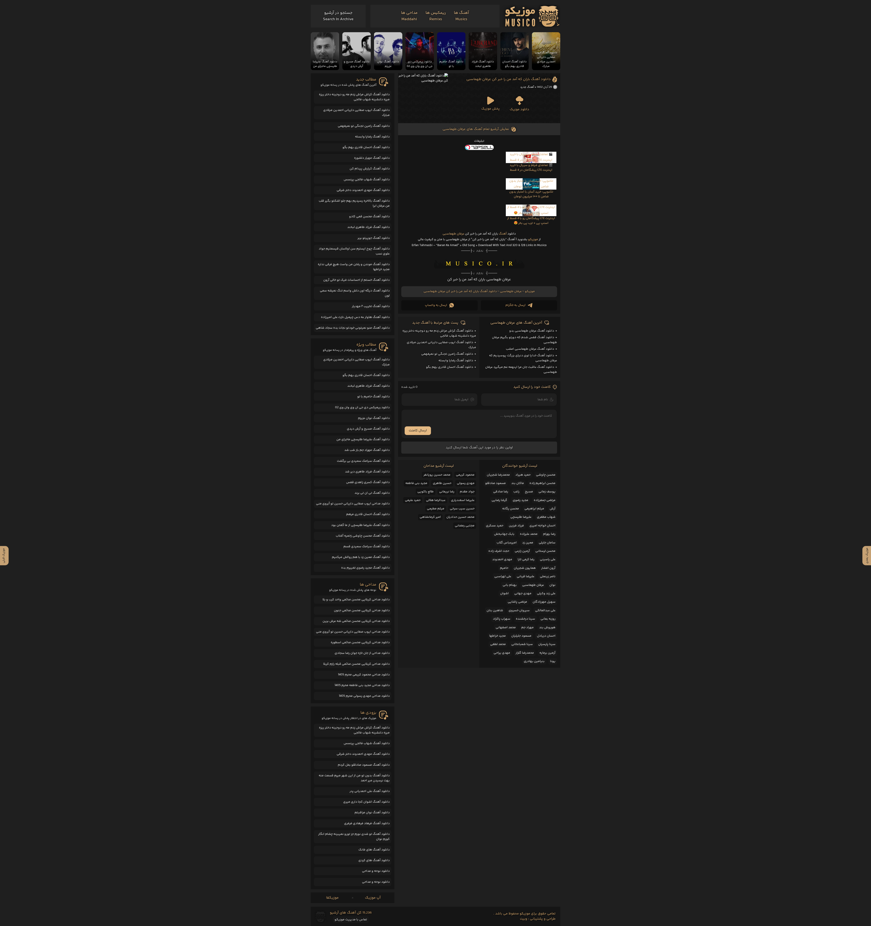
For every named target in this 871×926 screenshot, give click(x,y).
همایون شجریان (525, 568)
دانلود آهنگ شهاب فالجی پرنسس (367, 179)
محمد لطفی (498, 644)
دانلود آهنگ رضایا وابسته (455, 360)
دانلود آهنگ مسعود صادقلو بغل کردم (364, 764)
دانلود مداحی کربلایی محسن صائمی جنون (362, 610)
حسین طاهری (442, 483)
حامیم (504, 568)
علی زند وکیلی (546, 593)
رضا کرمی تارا (526, 559)
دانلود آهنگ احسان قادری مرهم (368, 514)
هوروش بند (547, 627)
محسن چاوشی (545, 474)
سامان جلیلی (547, 542)
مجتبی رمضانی (465, 525)
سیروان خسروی (519, 610)
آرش (552, 508)
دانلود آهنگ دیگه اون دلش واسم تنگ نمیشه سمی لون (355, 293)
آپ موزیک (373, 898)
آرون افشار (548, 568)
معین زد (527, 542)
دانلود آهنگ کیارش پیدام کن (370, 168)
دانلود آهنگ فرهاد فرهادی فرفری (367, 823)
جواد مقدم (467, 491)
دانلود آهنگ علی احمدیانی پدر (370, 791)
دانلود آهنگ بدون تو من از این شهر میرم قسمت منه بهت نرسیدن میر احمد (354, 778)
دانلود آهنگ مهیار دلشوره (372, 158)
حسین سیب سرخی (462, 508)
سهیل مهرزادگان (544, 601)
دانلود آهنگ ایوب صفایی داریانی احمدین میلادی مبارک (356, 113)
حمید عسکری (494, 525)
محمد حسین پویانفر (436, 474)
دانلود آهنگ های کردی (374, 860)
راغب (516, 491)
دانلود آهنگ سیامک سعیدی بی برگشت (363, 461)
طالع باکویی (425, 491)
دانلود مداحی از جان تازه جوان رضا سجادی (362, 653)
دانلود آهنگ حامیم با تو (373, 396)
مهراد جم (527, 627)
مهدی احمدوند (502, 559)
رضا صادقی (500, 491)
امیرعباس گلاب (507, 542)
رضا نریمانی (446, 491)
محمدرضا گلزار (525, 652)
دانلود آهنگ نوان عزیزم (374, 418)
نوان (552, 585)
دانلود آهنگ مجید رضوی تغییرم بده (365, 567)
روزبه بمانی (548, 618)
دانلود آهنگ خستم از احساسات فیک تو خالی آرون (356, 280)
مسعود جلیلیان (521, 635)
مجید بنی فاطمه (416, 483)
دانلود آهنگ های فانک (374, 849)
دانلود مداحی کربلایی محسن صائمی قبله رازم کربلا (356, 664)
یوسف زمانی (546, 491)
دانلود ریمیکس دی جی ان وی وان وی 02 (362, 407)
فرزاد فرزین (516, 525)
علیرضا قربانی (525, 576)
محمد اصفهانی (506, 627)
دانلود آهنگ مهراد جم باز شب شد (367, 450)
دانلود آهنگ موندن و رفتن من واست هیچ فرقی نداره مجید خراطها (354, 267)
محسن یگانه (510, 508)
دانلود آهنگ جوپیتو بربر (373, 238)
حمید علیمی (413, 500)
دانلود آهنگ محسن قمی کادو (369, 216)
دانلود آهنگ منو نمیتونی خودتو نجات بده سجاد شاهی (353, 327)
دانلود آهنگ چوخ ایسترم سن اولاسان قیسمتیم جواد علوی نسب (354, 251)
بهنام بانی (510, 585)
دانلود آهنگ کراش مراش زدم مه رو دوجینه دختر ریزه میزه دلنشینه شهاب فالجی (354, 97)
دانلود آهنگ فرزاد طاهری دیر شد (367, 471)
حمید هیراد (523, 474)
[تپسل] (479, 147)
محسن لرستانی (545, 551)
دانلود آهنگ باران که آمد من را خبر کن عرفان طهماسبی (508, 79)
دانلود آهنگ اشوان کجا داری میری (366, 801)
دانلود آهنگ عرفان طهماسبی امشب (530, 349)
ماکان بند (517, 483)
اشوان (504, 593)
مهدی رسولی (466, 483)
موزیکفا (332, 898)
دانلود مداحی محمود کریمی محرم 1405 (364, 674)
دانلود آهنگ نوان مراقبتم (372, 812)
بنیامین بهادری (534, 661)
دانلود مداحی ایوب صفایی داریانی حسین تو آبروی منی (353, 503)
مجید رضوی (520, 500)
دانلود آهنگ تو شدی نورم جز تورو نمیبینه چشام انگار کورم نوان (354, 837)
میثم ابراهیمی (534, 508)
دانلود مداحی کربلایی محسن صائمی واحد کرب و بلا (356, 599)
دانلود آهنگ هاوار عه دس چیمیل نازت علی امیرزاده (355, 317)
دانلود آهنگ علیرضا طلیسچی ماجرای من (363, 439)
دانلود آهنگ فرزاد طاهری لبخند (368, 227)
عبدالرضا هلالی (435, 500)
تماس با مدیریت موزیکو (351, 919)
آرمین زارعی (522, 551)
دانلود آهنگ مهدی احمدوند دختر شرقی (363, 190)
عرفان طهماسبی (453, 233)
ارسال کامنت (418, 430)
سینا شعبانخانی (522, 644)
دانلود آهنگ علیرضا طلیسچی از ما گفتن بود (360, 525)
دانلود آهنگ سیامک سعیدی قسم (366, 546)
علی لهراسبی (502, 576)
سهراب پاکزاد (501, 618)
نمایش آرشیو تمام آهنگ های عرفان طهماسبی (476, 129)
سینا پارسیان (546, 644)
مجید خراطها (497, 635)
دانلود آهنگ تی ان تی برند (372, 493)
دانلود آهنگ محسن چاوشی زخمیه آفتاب (363, 535)
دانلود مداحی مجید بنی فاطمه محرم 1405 (362, 685)
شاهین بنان (495, 610)
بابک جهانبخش (504, 534)
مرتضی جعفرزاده (544, 500)
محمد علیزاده (529, 534)
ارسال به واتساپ (436, 305)
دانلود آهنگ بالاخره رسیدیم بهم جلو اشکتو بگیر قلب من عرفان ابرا (354, 203)
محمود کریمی (465, 474)
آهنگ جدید (527, 87)
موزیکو (533, 239)
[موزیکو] (532, 16)
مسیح (529, 491)
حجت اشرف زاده (498, 551)
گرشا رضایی (499, 500)
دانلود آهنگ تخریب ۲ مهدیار (371, 306)
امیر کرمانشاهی (430, 517)
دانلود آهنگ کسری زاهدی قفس (368, 482)
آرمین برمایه (547, 652)
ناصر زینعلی (547, 576)
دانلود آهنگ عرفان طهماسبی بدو (531, 330)
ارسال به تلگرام (515, 305)
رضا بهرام (549, 534)
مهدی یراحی (502, 652)
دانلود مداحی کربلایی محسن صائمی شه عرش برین (356, 621)
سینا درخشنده (525, 618)
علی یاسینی (547, 559)
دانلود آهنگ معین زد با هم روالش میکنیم (361, 557)
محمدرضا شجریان (498, 474)
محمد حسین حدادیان (460, 517)
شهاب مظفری (546, 517)
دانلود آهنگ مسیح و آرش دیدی (368, 428)
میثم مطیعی (435, 508)
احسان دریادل (546, 635)
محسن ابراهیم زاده (542, 483)
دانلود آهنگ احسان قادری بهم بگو (449, 367)
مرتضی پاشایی (517, 601)
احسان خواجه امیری (542, 525)
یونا (552, 661)
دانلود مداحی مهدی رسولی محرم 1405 (364, 696)
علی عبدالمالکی (545, 610)
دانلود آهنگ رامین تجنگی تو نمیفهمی (447, 354)
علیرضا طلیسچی (520, 517)
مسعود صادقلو (495, 483)
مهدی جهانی (522, 593)
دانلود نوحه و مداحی (376, 871)
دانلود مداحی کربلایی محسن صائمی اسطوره (360, 642)
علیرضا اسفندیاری (463, 500)
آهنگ (503, 233)
